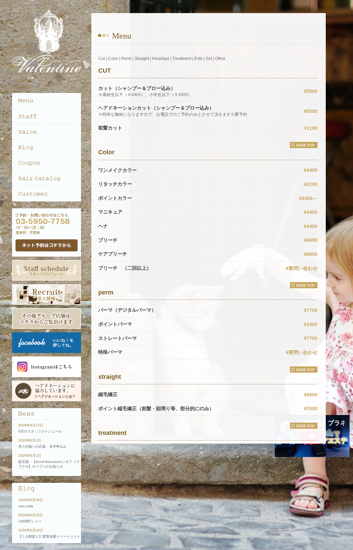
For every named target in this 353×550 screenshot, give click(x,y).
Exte (198, 58)
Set (209, 58)
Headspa (160, 58)
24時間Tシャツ (30, 521)
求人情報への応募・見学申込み (42, 446)
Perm (126, 58)
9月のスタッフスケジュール (40, 431)
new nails (25, 506)
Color (113, 58)
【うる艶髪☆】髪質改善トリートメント (49, 536)
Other (220, 58)
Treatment (181, 58)
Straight (141, 58)
